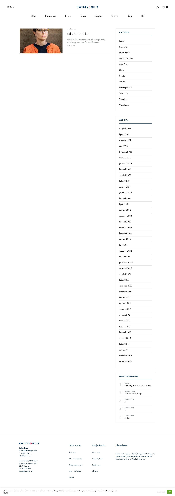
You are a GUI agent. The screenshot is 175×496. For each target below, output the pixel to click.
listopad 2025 (125, 169)
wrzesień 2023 (125, 227)
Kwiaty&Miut (124, 52)
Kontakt (71, 477)
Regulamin (72, 453)
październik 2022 (126, 262)
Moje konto (96, 453)
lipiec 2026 (124, 134)
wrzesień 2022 (125, 268)
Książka (98, 16)
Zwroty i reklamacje (75, 471)
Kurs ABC (123, 47)
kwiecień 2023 (125, 233)
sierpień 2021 (125, 315)
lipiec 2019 (124, 344)
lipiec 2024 (124, 204)
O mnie (114, 16)
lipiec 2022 (124, 280)
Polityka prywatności (75, 459)
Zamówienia (96, 465)
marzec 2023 (125, 239)
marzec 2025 (125, 187)
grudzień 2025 (125, 163)
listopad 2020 (125, 332)
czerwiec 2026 (125, 140)
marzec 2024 (125, 210)
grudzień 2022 (125, 251)
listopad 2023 (125, 222)
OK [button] (170, 492)
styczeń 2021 (125, 326)
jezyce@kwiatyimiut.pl (26, 471)
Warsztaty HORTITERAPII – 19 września (140, 385)
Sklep (33, 16)
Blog (130, 16)
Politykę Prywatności (138, 459)
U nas (83, 16)
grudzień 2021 (125, 303)
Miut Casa (123, 64)
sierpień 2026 (125, 128)
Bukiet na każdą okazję (133, 393)
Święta (122, 76)
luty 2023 (123, 245)
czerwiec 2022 (125, 286)
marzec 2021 (124, 321)
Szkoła (68, 16)
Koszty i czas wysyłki (75, 465)
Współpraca (71, 29)
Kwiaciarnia (50, 16)
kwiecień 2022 (125, 291)
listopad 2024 (125, 198)
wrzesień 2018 (125, 361)
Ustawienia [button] (161, 492)
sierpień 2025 (125, 175)
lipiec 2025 (124, 181)
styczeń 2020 (125, 338)
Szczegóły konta (97, 459)
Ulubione (95, 471)
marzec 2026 (125, 158)
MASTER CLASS (126, 58)
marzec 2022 (125, 297)
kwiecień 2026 (125, 152)
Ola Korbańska (78, 34)
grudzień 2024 (125, 192)
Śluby (121, 70)
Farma (121, 41)
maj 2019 (123, 350)
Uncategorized (125, 87)
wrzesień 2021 (125, 309)
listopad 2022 (125, 256)
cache (127, 418)
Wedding (123, 99)
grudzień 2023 (125, 216)
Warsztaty (123, 93)
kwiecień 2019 (125, 355)
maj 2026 (123, 146)
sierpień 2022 (125, 274)
